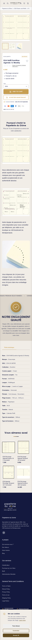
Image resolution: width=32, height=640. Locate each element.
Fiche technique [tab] (9, 347)
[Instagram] (3, 532)
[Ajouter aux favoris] (27, 61)
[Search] (7, 3)
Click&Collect (5, 565)
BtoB (3, 571)
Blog (3, 553)
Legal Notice (5, 601)
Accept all (16, 635)
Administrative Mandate (8, 574)
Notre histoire (6, 550)
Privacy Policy (6, 592)
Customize (16, 630)
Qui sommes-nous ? (8, 544)
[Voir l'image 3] (19, 46)
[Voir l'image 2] (12, 46)
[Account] (20, 3)
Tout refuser (16, 626)
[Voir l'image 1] (5, 46)
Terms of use (5, 595)
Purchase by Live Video (8, 568)
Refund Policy (6, 589)
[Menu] (4, 3)
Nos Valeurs (5, 547)
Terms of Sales (6, 586)
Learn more (22, 620)
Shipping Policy (6, 598)
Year (4, 83)
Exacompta (6, 56)
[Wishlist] (24, 3)
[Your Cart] (28, 3)
